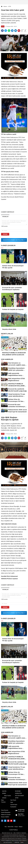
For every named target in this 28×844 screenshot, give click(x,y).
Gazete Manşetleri (5, 812)
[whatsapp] (9, 30)
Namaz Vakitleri (5, 816)
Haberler (5, 6)
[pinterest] (19, 30)
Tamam (21, 842)
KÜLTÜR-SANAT (19, 795)
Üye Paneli (13, 800)
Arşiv (11, 802)
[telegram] (12, 30)
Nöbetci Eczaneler (5, 814)
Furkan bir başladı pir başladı (13, 309)
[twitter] (5, 30)
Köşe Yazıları (7, 795)
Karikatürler (13, 806)
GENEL (4, 793)
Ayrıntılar (17, 842)
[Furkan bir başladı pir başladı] (14, 300)
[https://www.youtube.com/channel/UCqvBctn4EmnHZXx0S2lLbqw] (11, 821)
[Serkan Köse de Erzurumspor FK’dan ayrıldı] (14, 256)
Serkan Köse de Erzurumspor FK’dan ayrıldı (13, 266)
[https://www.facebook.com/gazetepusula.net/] (2, 821)
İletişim (20, 826)
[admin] (14, 821)
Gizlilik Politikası (13, 829)
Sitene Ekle (10, 826)
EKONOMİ (17, 791)
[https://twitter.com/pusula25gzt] (5, 821)
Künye (16, 826)
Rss (6, 826)
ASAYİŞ (4, 791)
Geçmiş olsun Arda (9, 329)
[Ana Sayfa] (1, 6)
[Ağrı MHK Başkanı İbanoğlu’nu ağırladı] (14, 450)
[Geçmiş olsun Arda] (14, 320)
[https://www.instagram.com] (8, 821)
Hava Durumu (4, 810)
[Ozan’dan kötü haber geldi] (14, 42)
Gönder (5, 234)
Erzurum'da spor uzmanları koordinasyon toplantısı (12, 288)
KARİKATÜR (18, 793)
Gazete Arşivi (13, 804)
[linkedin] (15, 30)
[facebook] (2, 30)
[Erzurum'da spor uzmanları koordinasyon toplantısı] (14, 278)
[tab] (5, 216)
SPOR (9, 6)
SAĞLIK (4, 797)
